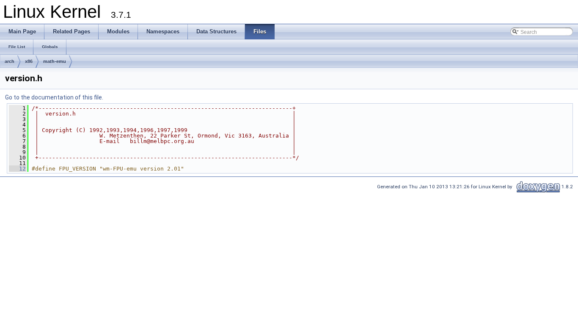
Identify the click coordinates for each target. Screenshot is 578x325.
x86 (29, 61)
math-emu (54, 61)
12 (17, 168)
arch (9, 61)
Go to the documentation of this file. (54, 97)
